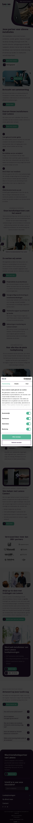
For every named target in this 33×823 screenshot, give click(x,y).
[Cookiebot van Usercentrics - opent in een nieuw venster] (23, 379)
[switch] (28, 418)
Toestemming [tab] (6, 383)
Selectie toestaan (17, 442)
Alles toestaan (16, 437)
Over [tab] (27, 383)
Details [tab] (16, 383)
